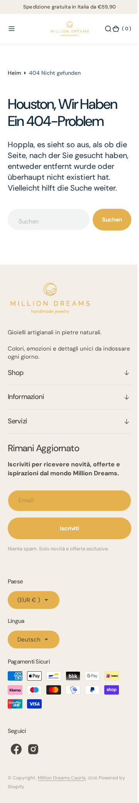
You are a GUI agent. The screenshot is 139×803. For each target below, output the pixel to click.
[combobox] (46, 230)
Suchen (106, 230)
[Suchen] (102, 29)
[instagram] (33, 760)
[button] (11, 29)
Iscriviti (66, 539)
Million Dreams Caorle (62, 789)
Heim (14, 72)
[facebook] (16, 760)
